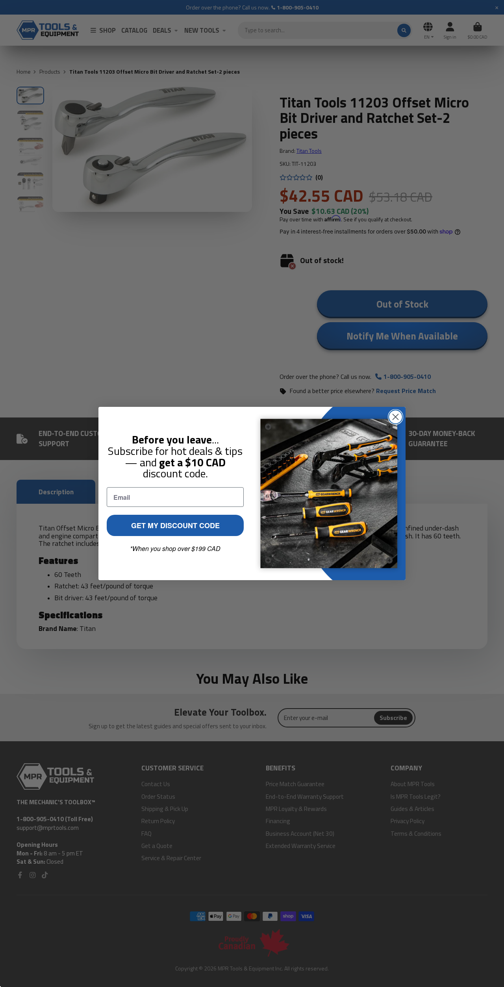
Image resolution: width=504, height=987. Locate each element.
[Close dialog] (395, 417)
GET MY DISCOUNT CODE (175, 525)
